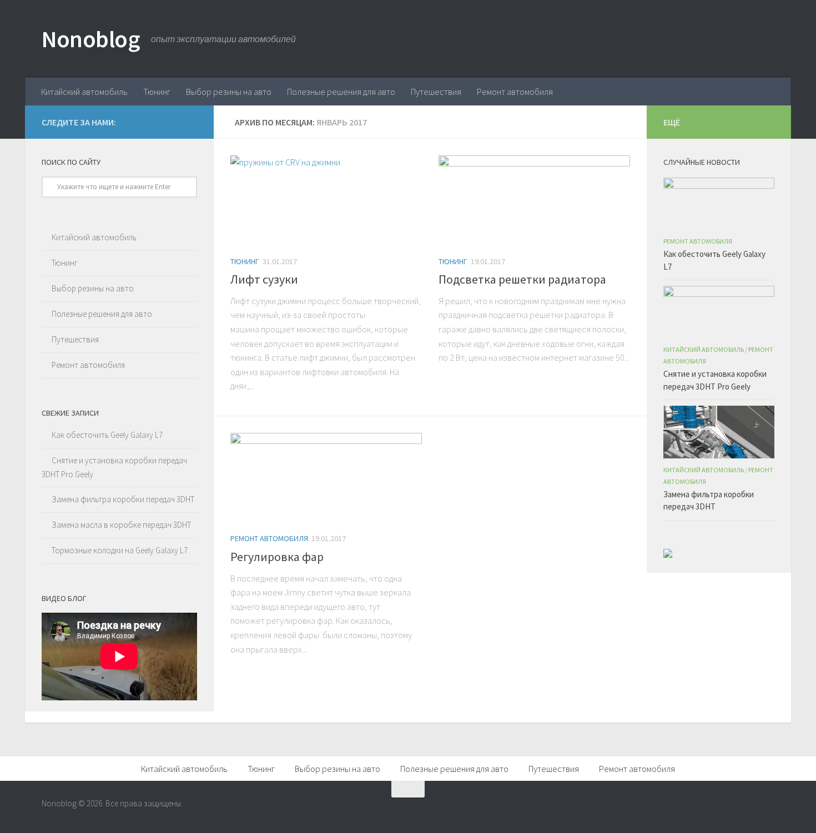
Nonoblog (91, 38)
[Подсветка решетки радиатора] (534, 200)
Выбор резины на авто (228, 91)
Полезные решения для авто (341, 91)
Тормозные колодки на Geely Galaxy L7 (120, 550)
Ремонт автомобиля (515, 91)
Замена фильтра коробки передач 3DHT (123, 499)
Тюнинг (156, 91)
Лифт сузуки (264, 279)
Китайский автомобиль (84, 91)
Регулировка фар (277, 556)
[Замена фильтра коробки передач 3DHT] (718, 432)
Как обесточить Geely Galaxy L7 (107, 435)
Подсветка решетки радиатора (522, 279)
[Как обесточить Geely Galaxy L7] (718, 204)
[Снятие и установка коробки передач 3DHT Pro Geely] (718, 312)
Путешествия (436, 91)
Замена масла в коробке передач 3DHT (121, 524)
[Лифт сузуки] (326, 200)
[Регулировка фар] (326, 478)
